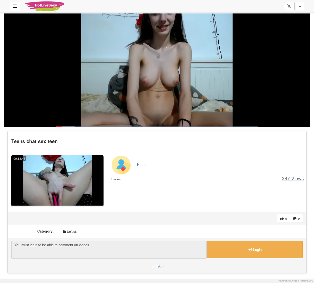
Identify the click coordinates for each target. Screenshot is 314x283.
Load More (157, 266)
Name (141, 164)
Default (71, 231)
